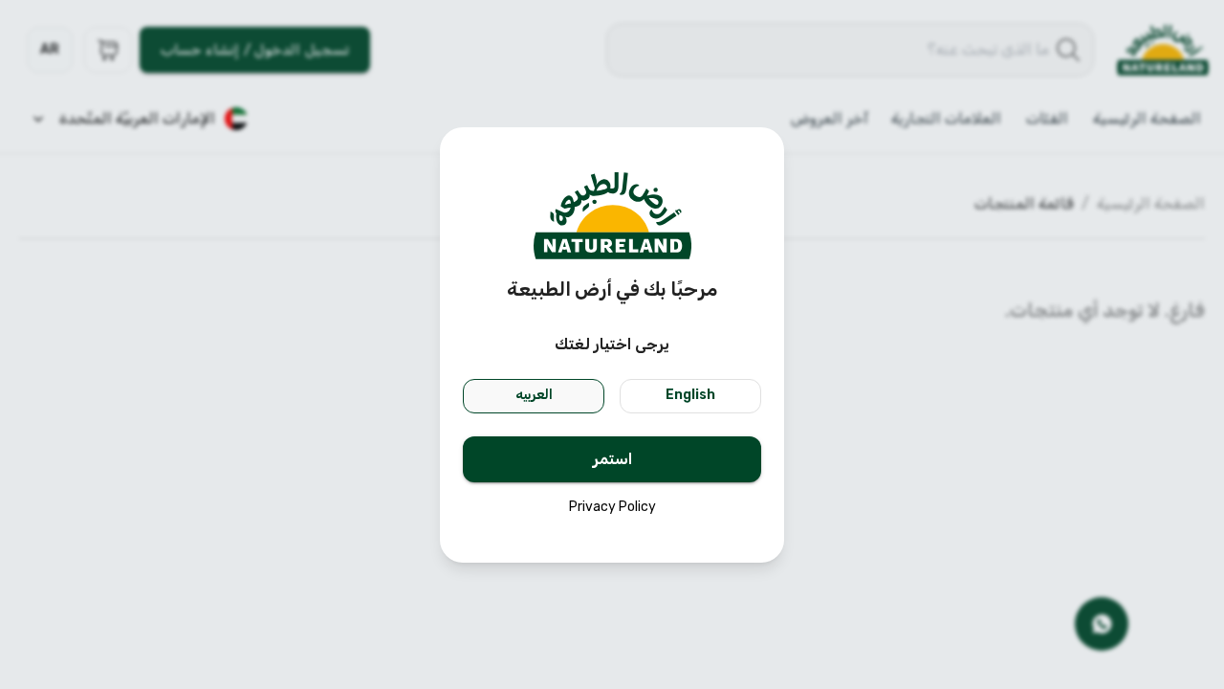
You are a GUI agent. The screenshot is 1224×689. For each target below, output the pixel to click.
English (690, 395)
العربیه (534, 395)
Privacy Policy (612, 507)
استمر (612, 459)
